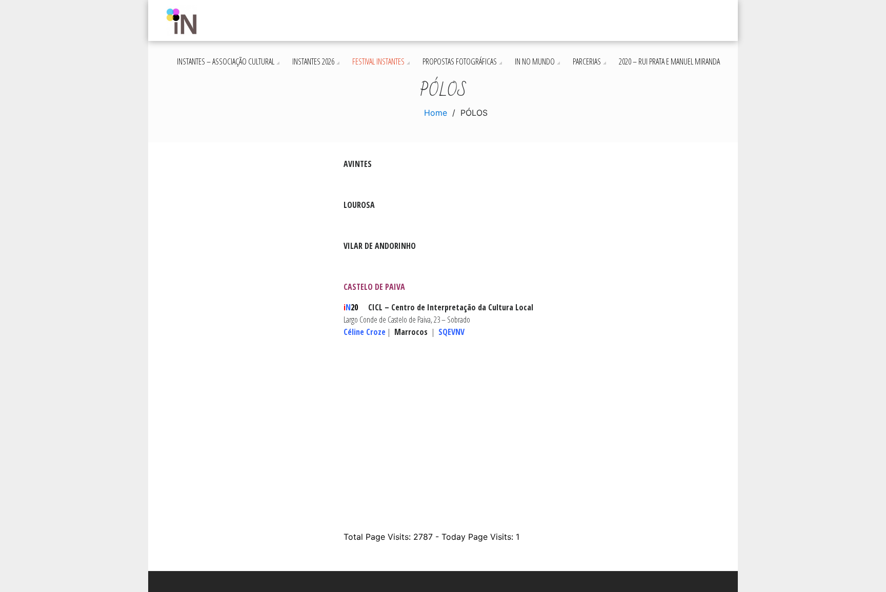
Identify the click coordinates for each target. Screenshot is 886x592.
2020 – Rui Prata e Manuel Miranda (669, 61)
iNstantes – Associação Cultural (225, 61)
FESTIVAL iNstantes (378, 61)
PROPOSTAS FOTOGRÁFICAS (459, 61)
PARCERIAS (587, 61)
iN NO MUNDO (535, 61)
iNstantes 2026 (313, 61)
